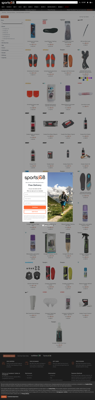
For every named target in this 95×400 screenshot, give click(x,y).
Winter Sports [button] (51, 7)
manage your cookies (62, 392)
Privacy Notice (25, 393)
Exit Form (35, 211)
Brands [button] (60, 7)
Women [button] (9, 7)
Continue (35, 207)
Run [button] (20, 7)
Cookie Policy (88, 384)
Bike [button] (24, 7)
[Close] (71, 173)
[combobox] (47, 2)
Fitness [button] (36, 7)
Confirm (4, 396)
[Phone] (80, 2)
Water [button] (30, 7)
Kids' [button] (14, 7)
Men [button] (3, 7)
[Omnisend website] (47, 225)
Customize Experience (12, 396)
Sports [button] (43, 7)
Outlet (67, 7)
